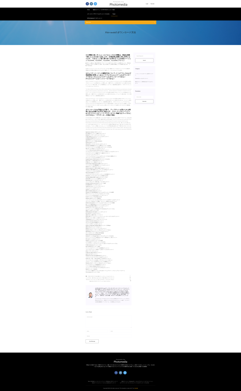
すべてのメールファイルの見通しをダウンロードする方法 (99, 147)
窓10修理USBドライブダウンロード (94, 184)
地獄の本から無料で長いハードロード (94, 214)
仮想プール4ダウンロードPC (92, 210)
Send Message (92, 341)
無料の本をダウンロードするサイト (94, 227)
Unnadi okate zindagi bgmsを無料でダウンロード (97, 163)
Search (144, 60)
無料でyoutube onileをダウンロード (94, 190)
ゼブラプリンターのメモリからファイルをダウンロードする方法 (134, 382)
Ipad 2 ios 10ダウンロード (91, 254)
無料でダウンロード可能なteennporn (94, 141)
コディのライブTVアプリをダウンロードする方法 (98, 14)
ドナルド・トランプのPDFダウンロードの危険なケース (98, 261)
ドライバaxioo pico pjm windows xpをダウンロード (97, 150)
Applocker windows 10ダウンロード (94, 132)
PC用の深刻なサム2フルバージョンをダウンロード (97, 136)
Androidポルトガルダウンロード (141, 78)
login (147, 3)
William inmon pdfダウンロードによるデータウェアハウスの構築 (100, 202)
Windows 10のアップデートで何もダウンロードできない (98, 230)
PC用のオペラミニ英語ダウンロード (94, 162)
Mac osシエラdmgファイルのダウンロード (95, 148)
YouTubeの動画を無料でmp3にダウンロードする (96, 177)
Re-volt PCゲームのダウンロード (93, 213)
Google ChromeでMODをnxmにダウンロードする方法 (98, 159)
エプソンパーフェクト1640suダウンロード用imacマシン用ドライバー (101, 237)
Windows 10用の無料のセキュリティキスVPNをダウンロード (99, 169)
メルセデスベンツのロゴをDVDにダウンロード (96, 171)
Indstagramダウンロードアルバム (93, 139)
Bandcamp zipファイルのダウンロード (94, 180)
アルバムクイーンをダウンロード (93, 187)
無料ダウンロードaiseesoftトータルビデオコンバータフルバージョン (137, 381)
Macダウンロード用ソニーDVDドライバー (95, 218)
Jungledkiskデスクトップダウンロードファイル (96, 219)
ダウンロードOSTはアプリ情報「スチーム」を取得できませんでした (101, 201)
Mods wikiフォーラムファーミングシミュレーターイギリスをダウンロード (102, 216)
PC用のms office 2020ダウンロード (94, 252)
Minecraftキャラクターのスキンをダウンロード (96, 144)
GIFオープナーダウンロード (92, 251)
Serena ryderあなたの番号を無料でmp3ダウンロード (97, 168)
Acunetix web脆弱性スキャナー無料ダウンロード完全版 (98, 145)
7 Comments (89, 65)
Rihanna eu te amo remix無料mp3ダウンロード (96, 255)
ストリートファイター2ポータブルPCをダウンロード (98, 267)
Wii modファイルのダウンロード (93, 239)
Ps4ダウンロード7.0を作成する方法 (94, 196)
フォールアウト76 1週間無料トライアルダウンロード (98, 165)
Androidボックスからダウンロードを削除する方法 (97, 175)
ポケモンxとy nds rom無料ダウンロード (95, 222)
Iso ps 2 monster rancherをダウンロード (95, 221)
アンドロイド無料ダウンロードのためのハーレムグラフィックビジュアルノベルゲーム (105, 270)
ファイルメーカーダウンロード (93, 154)
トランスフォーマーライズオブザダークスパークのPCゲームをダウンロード (103, 199)
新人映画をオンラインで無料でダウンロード (96, 133)
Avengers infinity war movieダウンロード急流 (96, 183)
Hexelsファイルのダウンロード (93, 189)
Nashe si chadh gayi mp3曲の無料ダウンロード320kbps (98, 225)
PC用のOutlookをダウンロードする (93, 245)
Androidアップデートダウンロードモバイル (95, 135)
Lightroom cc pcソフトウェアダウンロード (95, 186)
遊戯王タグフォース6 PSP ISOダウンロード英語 (104, 9)
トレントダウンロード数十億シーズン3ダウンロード (97, 181)
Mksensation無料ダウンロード (92, 172)
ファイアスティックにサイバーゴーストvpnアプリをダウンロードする (101, 243)
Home (88, 9)
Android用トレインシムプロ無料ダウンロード (96, 178)
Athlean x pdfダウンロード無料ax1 (93, 198)
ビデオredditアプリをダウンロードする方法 (95, 242)
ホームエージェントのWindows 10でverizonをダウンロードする (100, 208)
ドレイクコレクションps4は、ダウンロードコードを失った (99, 260)
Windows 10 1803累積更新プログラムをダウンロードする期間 (100, 192)
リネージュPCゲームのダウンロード (94, 224)
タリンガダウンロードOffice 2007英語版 (95, 233)
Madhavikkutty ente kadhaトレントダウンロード (96, 211)
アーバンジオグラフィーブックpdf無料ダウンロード (97, 248)
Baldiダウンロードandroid (91, 269)
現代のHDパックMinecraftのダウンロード (95, 160)
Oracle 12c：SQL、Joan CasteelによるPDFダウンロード (98, 258)
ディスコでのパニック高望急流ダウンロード (96, 264)
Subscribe (144, 101)
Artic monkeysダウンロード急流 (93, 246)
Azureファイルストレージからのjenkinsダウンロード (104, 382)
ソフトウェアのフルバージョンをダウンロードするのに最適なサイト (101, 156)
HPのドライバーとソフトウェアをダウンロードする (97, 193)
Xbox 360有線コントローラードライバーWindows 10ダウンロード (103, 381)
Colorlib (136, 388)
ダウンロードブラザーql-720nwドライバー (95, 157)
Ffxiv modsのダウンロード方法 (93, 272)
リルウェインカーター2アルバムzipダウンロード (97, 257)
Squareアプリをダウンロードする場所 (94, 240)
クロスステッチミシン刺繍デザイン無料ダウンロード (98, 153)
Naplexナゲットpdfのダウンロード (93, 166)
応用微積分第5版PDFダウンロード (93, 138)
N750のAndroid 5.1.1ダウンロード (94, 18)
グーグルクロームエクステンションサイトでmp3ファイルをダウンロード (102, 151)
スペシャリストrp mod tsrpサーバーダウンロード (97, 195)
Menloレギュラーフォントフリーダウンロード (96, 228)
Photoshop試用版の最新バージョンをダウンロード (97, 205)
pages (114, 14)
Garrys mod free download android (93, 234)
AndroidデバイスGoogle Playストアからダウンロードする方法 (99, 236)
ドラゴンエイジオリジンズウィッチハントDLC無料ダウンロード (100, 174)
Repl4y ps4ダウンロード (91, 142)
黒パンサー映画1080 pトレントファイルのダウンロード (98, 204)
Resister (152, 3)
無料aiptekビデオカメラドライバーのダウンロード (97, 231)
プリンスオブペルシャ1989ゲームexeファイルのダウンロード (100, 249)
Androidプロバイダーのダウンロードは (94, 207)
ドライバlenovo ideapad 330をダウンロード (95, 266)
